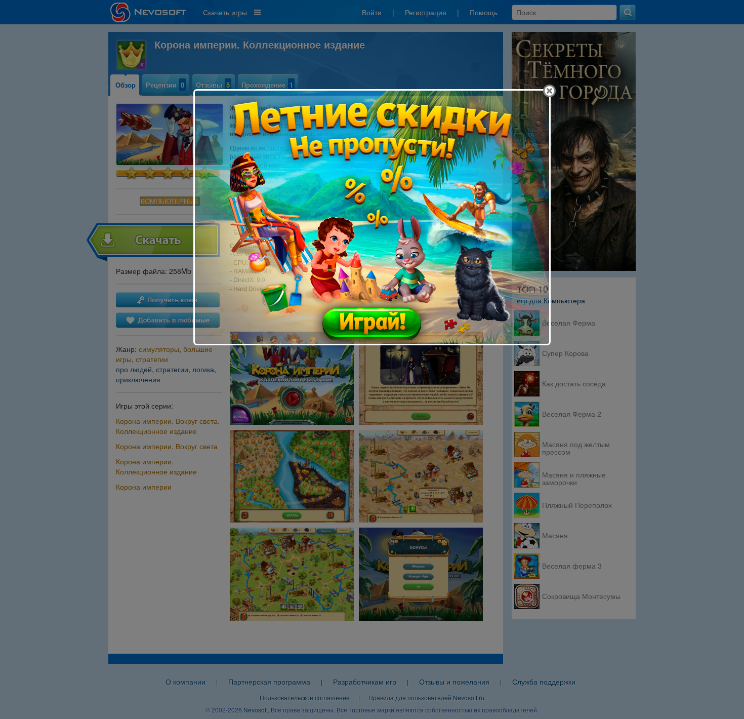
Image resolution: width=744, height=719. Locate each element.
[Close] (549, 91)
